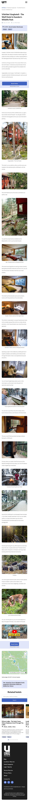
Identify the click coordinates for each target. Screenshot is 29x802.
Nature (10, 29)
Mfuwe (5, 726)
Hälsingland (18, 682)
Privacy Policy (8, 773)
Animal (4, 29)
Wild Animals (12, 684)
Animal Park (9, 682)
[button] (8, 739)
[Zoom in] (26, 653)
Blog (5, 759)
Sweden (14, 26)
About (5, 775)
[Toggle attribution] (26, 672)
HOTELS (4, 7)
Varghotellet (6, 684)
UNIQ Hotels (17, 22)
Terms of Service (8, 770)
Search (14, 700)
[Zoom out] (26, 654)
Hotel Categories (8, 764)
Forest (13, 682)
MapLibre (23, 672)
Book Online (14, 83)
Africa (13, 726)
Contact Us (7, 779)
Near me (12, 761)
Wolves (11, 686)
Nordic (22, 682)
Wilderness (19, 684)
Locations (6, 761)
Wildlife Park (6, 686)
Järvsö (10, 26)
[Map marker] (14, 661)
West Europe (20, 26)
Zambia (10, 726)
